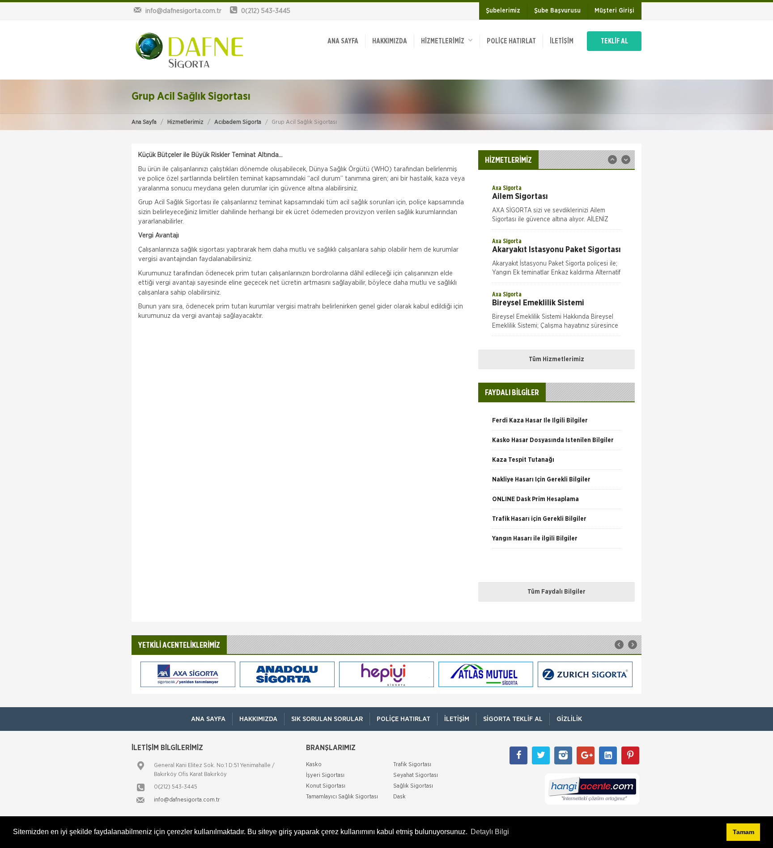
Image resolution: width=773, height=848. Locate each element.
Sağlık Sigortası (413, 786)
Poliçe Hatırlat (511, 41)
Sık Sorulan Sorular (327, 719)
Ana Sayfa (144, 122)
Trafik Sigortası (412, 765)
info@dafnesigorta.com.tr (187, 800)
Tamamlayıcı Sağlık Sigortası (342, 797)
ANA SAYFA (342, 41)
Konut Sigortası (325, 786)
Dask (399, 797)
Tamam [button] (743, 831)
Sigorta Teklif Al (513, 719)
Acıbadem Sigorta (237, 122)
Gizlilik (569, 719)
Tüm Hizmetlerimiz (556, 359)
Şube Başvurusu (557, 11)
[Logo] (190, 49)
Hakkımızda (389, 41)
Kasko (314, 765)
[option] (556, 206)
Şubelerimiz (503, 11)
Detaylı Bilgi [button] (490, 831)
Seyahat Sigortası (415, 775)
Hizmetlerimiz (185, 122)
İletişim (561, 41)
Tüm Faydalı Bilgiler (556, 592)
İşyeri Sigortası (325, 775)
